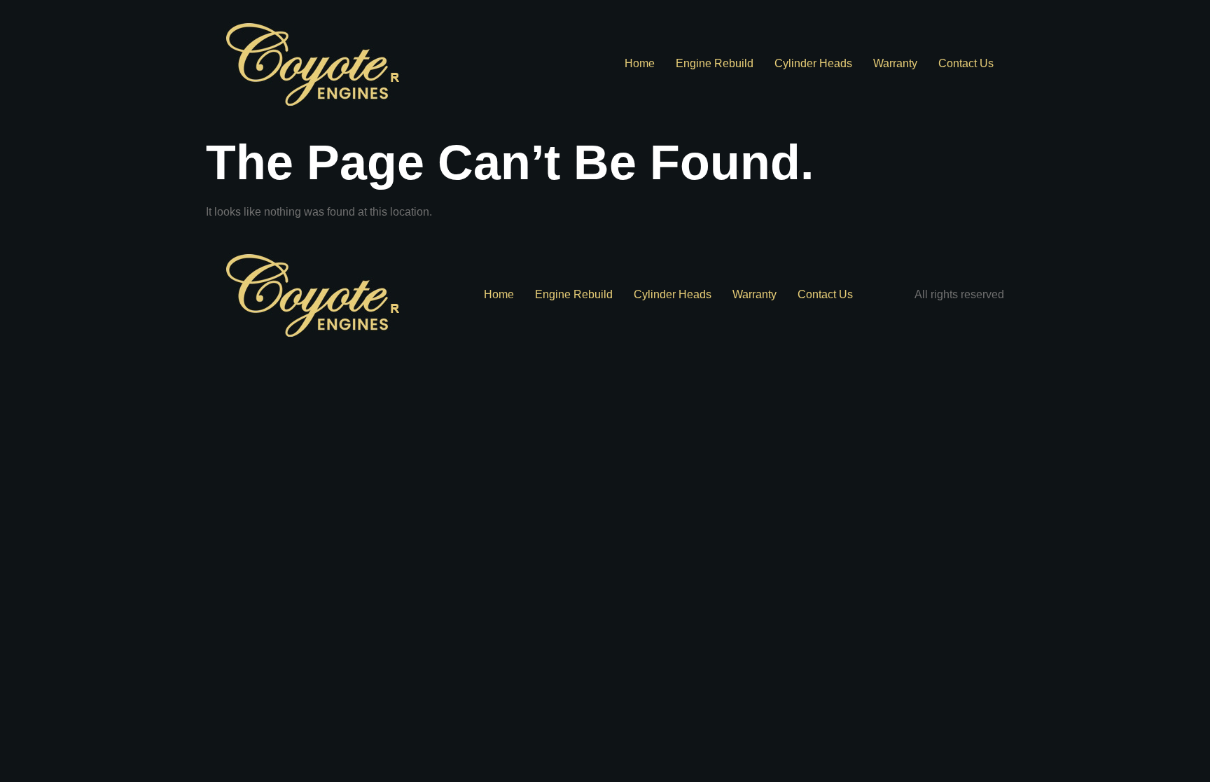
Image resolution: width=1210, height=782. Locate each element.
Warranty (895, 63)
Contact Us (966, 63)
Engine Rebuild (714, 63)
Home (640, 63)
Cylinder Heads (813, 63)
